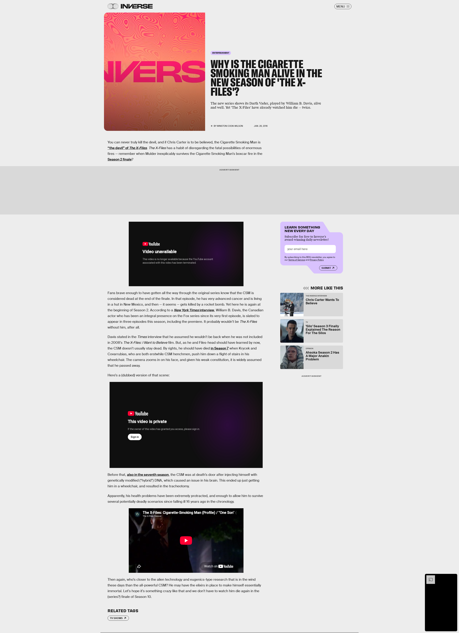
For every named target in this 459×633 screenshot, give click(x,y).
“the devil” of (127, 148)
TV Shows (116, 618)
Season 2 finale (120, 159)
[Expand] (429, 577)
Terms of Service (296, 259)
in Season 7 (220, 348)
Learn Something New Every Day (302, 228)
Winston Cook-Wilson (230, 126)
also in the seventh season (148, 474)
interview (194, 310)
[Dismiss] (453, 577)
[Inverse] (136, 6)
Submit (326, 268)
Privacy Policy (317, 259)
